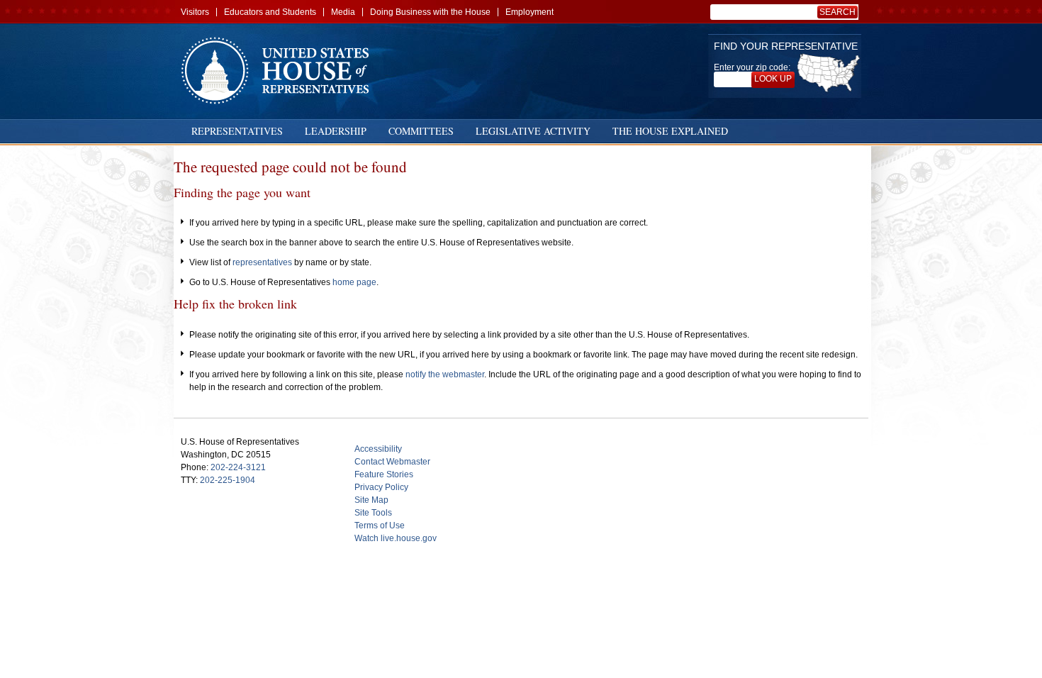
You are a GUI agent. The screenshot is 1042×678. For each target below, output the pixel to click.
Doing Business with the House (430, 12)
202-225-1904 (227, 480)
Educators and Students (270, 12)
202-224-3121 (238, 467)
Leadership (335, 131)
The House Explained (670, 131)
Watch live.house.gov (395, 538)
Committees (421, 131)
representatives (262, 262)
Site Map (371, 500)
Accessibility (378, 449)
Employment (529, 12)
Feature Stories (383, 474)
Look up (773, 79)
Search (837, 12)
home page (354, 282)
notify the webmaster (444, 374)
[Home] (280, 70)
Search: (840, 12)
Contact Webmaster (392, 462)
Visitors (195, 12)
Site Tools (373, 513)
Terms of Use (379, 525)
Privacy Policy (381, 487)
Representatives (237, 131)
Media (343, 12)
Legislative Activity (533, 131)
